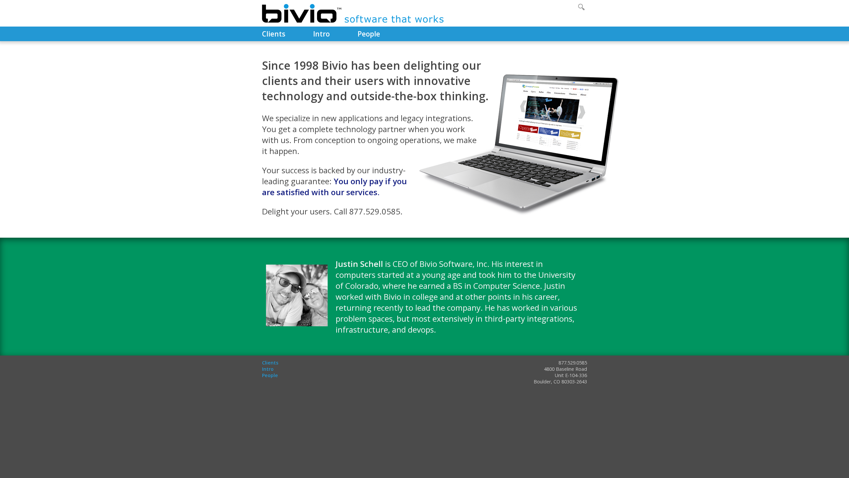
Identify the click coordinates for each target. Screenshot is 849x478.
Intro (321, 34)
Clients (273, 34)
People (369, 34)
